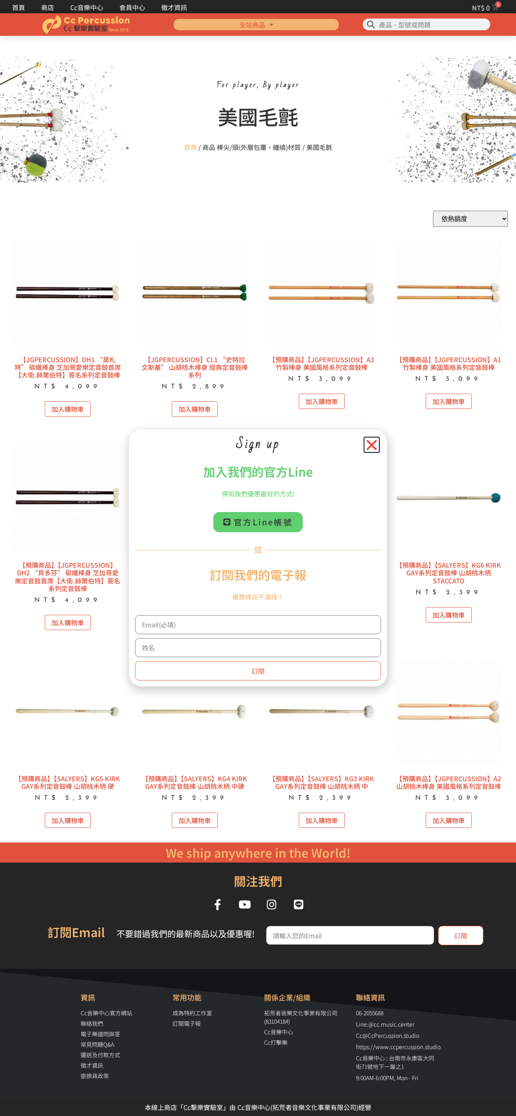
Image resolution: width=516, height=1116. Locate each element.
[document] (258, 558)
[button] (371, 445)
